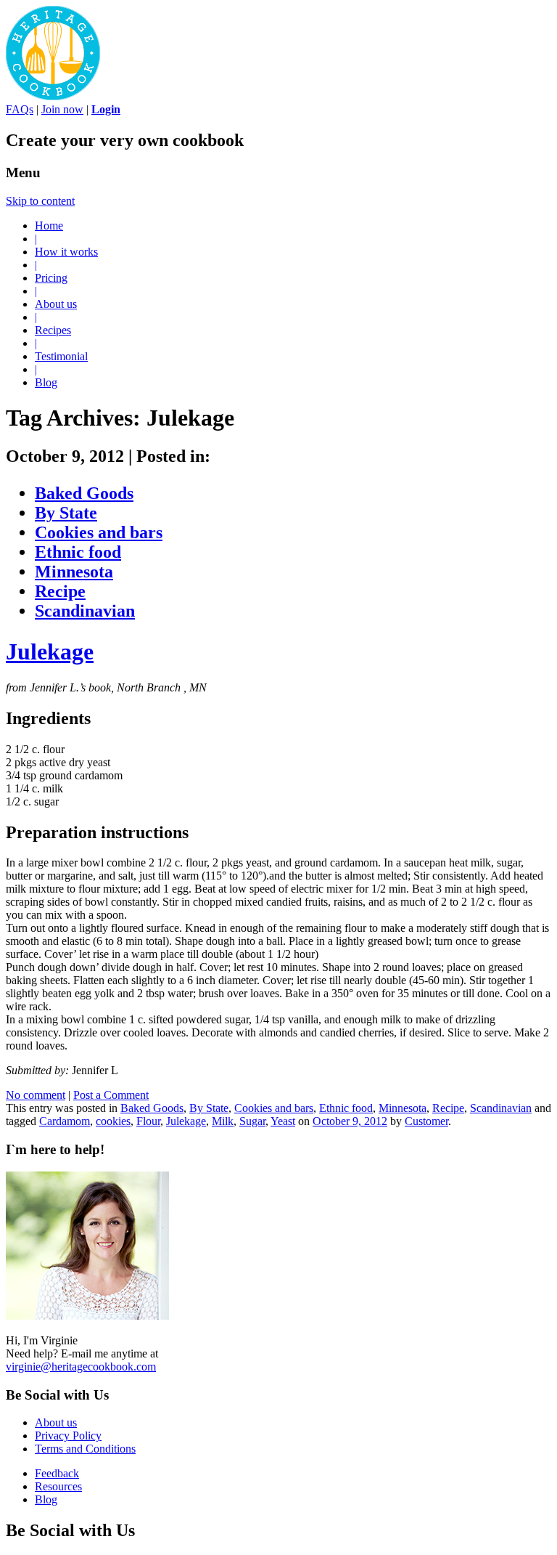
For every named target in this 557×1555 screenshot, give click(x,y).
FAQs (19, 109)
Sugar (252, 1121)
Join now (62, 109)
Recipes (53, 330)
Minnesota (74, 571)
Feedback (57, 1473)
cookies (113, 1121)
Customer (426, 1121)
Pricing (51, 278)
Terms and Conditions (85, 1448)
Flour (148, 1121)
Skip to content (40, 201)
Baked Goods (84, 493)
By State (66, 512)
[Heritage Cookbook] (53, 96)
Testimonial (61, 356)
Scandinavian (85, 610)
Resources (58, 1486)
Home (49, 225)
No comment (35, 1095)
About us (56, 304)
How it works (66, 251)
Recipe (60, 591)
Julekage (50, 651)
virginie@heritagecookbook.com (81, 1366)
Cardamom (64, 1121)
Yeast (283, 1121)
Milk (223, 1121)
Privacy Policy (68, 1435)
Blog (46, 382)
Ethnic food (78, 552)
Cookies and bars (98, 532)
